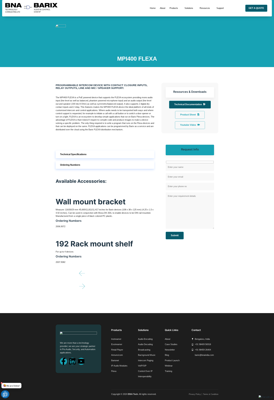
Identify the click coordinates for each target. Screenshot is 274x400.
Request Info (190, 149)
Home (153, 8)
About (162, 8)
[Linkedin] (72, 361)
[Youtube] (81, 361)
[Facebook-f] (63, 361)
